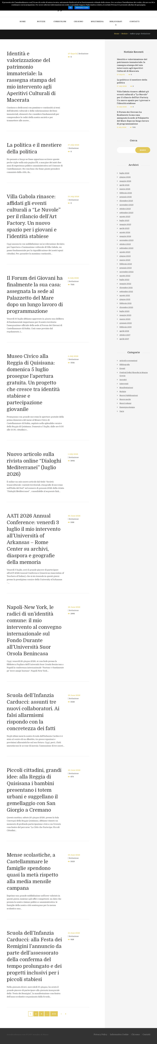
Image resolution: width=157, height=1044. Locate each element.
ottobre (125, 209)
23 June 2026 (74, 695)
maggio (125, 181)
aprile (124, 185)
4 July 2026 (73, 356)
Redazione (83, 54)
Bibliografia (116, 23)
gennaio (125, 197)
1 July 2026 (73, 454)
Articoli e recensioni (128, 361)
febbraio (125, 193)
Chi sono (78, 21)
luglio (124, 173)
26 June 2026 (74, 607)
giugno (125, 177)
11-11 (54, 1014)
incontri (123, 380)
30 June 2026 (74, 516)
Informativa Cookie (119, 1034)
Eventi (122, 368)
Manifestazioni (126, 388)
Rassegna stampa (127, 407)
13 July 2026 (73, 197)
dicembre (126, 201)
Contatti (134, 21)
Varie (121, 411)
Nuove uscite (125, 399)
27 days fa (72, 54)
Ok (70, 8)
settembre (126, 213)
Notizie (41, 21)
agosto (124, 217)
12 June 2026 (74, 933)
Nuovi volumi (125, 403)
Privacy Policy (100, 1034)
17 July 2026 (73, 145)
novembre (126, 205)
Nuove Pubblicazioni (128, 395)
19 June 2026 (74, 855)
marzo (124, 189)
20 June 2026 (74, 770)
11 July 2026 (73, 278)
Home (23, 21)
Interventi (123, 384)
